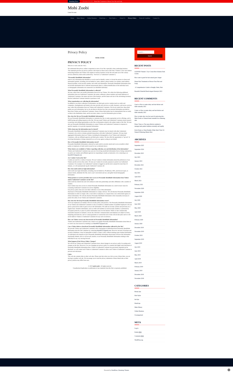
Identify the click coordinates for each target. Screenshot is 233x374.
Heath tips (102, 18)
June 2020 (137, 204)
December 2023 (139, 153)
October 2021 (138, 169)
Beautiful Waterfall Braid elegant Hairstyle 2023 (148, 91)
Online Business (92, 18)
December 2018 (139, 274)
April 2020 (138, 212)
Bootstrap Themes (124, 370)
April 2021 (138, 176)
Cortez (136, 110)
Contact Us (156, 18)
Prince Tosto (138, 124)
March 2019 (138, 262)
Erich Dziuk (138, 130)
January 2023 (138, 161)
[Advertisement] (116, 34)
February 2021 (139, 184)
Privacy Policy (132, 18)
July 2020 (137, 200)
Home (72, 18)
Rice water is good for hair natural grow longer (148, 77)
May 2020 (137, 208)
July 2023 (137, 157)
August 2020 (138, 196)
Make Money (81, 18)
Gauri (136, 104)
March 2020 (138, 216)
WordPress (114, 370)
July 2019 (137, 247)
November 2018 (139, 278)
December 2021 (139, 165)
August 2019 (138, 243)
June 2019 (137, 251)
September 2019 (139, 239)
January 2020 (138, 223)
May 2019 (137, 255)
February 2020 (139, 219)
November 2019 (139, 231)
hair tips (137, 299)
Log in (136, 328)
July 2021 (137, 173)
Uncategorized (139, 315)
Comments (139, 336)
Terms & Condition (144, 18)
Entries (138, 332)
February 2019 (139, 266)
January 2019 (138, 270)
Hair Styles (112, 18)
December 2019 (139, 227)
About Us (122, 18)
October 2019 (138, 235)
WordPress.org (139, 340)
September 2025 (139, 145)
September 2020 (139, 192)
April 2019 (138, 259)
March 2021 (138, 180)
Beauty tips (138, 291)
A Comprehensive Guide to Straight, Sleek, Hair (149, 87)
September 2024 (139, 149)
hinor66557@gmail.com (75, 155)
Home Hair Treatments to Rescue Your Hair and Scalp (108, 1)
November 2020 (139, 188)
